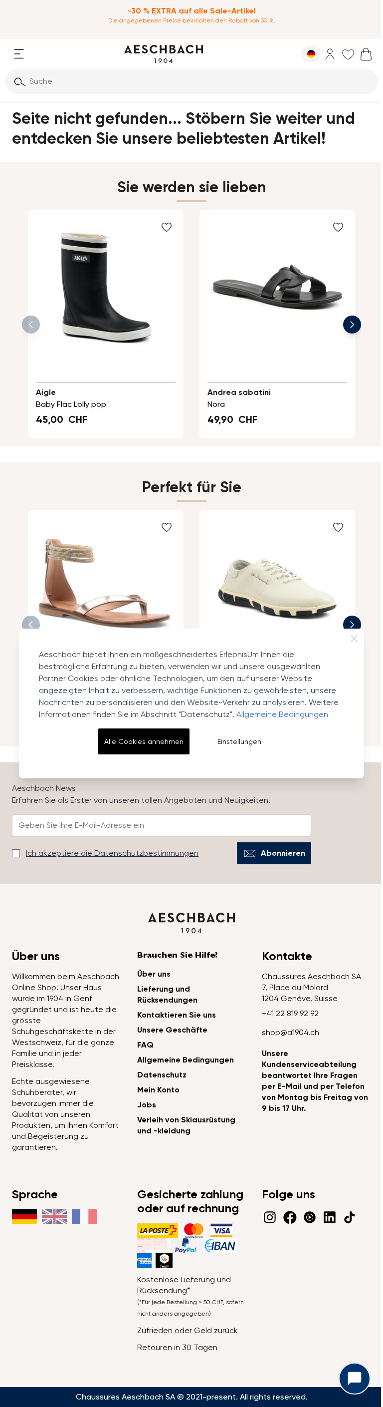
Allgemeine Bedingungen (282, 714)
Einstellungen (239, 741)
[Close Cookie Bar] (354, 639)
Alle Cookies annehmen (144, 741)
